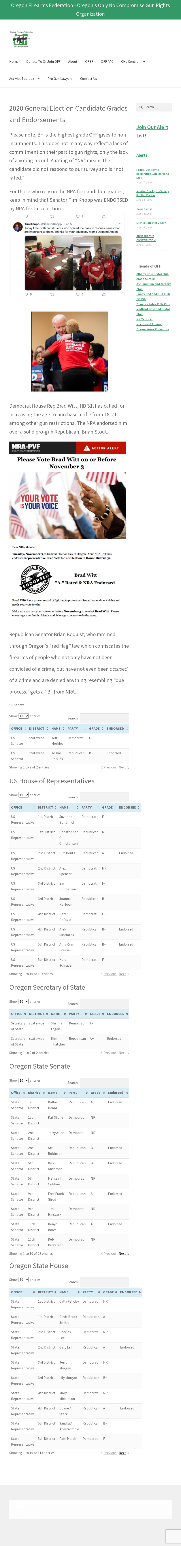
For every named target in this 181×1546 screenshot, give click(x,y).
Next (122, 1253)
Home (14, 61)
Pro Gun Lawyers (59, 78)
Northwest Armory (149, 324)
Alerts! (142, 155)
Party (73, 1092)
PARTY (73, 728)
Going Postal (144, 209)
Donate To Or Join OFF (43, 61)
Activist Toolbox (21, 78)
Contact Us (88, 78)
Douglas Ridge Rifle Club (153, 304)
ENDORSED (115, 728)
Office (16, 1092)
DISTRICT (36, 728)
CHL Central (130, 61)
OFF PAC (107, 61)
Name (52, 1092)
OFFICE (16, 728)
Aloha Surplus (146, 279)
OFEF (89, 61)
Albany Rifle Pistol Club (152, 274)
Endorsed (115, 1092)
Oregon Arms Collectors (152, 329)
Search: (73, 718)
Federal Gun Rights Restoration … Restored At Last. (152, 173)
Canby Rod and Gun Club (153, 294)
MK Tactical (144, 319)
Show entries (25, 716)
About (72, 61)
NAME (55, 728)
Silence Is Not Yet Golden (151, 222)
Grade (95, 1092)
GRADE (94, 728)
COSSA (141, 299)
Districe (34, 1092)
